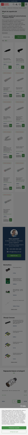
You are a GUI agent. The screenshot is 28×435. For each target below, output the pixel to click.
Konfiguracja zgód (14, 431)
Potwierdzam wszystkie (14, 427)
